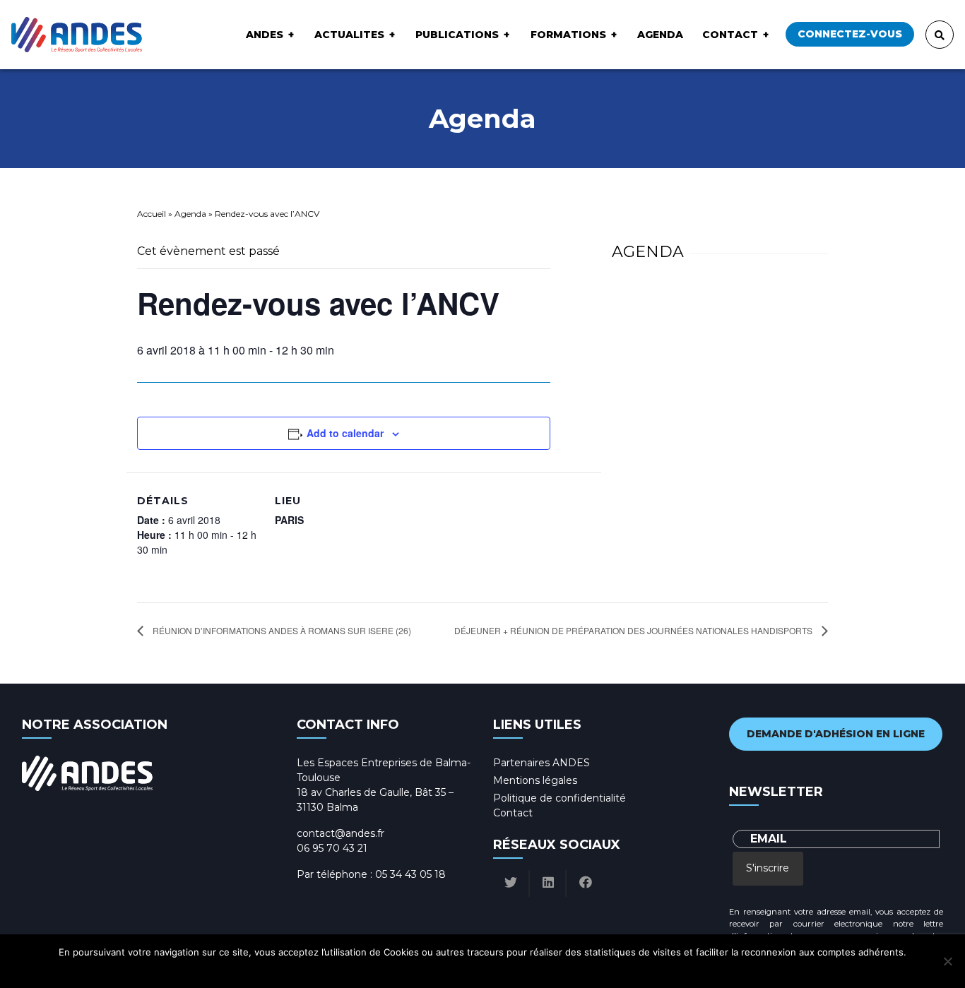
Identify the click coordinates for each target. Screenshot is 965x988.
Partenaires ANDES (541, 762)
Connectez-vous (850, 34)
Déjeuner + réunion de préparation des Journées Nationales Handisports (634, 630)
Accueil (151, 213)
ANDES (264, 34)
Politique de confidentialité (559, 798)
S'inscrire (767, 868)
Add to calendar (345, 433)
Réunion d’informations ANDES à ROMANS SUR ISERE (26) (280, 630)
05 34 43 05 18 (410, 874)
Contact (730, 34)
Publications (457, 34)
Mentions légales (535, 780)
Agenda (660, 34)
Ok (424, 970)
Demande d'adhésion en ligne (836, 733)
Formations (568, 34)
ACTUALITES (349, 34)
